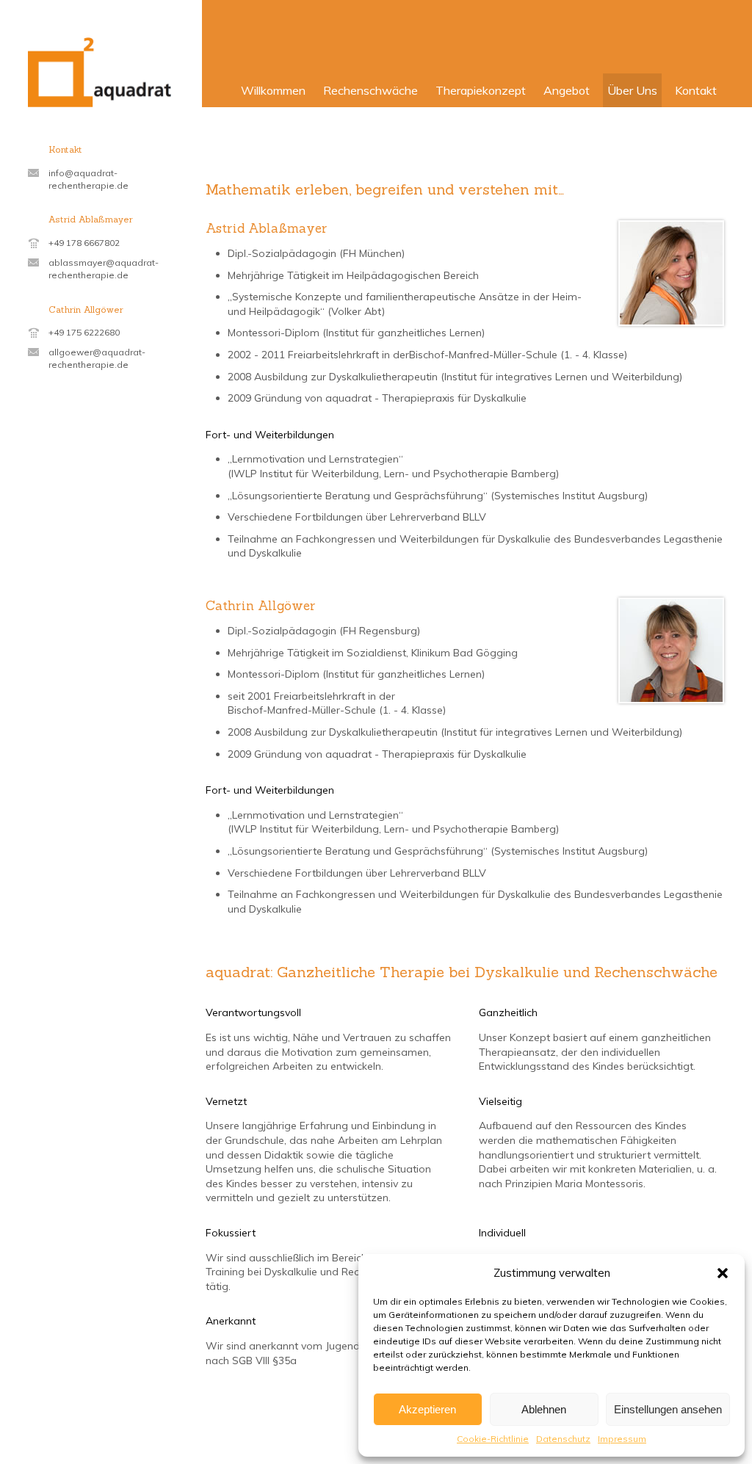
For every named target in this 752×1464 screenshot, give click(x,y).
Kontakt (696, 90)
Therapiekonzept (480, 90)
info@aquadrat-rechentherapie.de (88, 179)
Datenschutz (563, 1438)
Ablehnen (543, 1409)
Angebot (566, 90)
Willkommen (273, 90)
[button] (722, 1273)
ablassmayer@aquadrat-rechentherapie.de (103, 268)
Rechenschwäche (370, 90)
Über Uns (632, 90)
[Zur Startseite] (101, 72)
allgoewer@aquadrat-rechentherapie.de (96, 358)
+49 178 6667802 (84, 242)
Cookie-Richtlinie (493, 1438)
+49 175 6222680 (84, 332)
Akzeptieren (427, 1409)
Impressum (622, 1438)
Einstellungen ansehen (668, 1409)
